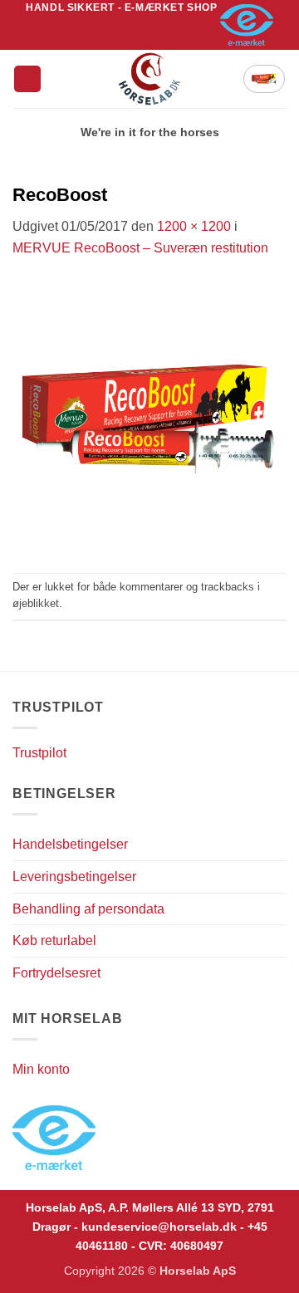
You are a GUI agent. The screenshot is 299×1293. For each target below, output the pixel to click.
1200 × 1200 (194, 226)
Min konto (41, 1069)
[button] (27, 79)
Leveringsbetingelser (74, 876)
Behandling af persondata (88, 909)
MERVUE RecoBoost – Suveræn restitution (140, 248)
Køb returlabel (54, 940)
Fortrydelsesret (56, 973)
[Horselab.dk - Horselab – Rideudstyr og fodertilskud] (150, 79)
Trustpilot (39, 753)
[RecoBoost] (149, 415)
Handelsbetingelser (70, 844)
